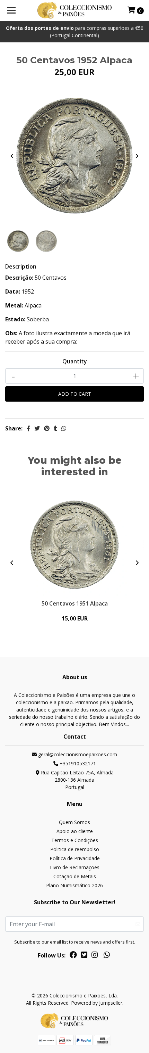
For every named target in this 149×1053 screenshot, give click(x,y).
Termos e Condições (74, 840)
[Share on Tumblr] (55, 428)
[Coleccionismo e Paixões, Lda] (74, 10)
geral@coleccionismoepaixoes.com (77, 754)
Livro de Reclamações (74, 867)
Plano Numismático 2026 (74, 885)
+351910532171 (77, 763)
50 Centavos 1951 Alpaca (75, 603)
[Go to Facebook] (73, 956)
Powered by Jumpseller (96, 1002)
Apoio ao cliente (74, 831)
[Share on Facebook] (28, 428)
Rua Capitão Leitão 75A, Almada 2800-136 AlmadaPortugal (77, 779)
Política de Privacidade (75, 858)
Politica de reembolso (74, 849)
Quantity (74, 361)
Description (20, 266)
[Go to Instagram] (94, 956)
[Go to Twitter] (84, 956)
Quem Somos (74, 822)
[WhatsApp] (106, 956)
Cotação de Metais (74, 876)
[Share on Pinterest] (47, 428)
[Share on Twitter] (37, 428)
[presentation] (12, 156)
